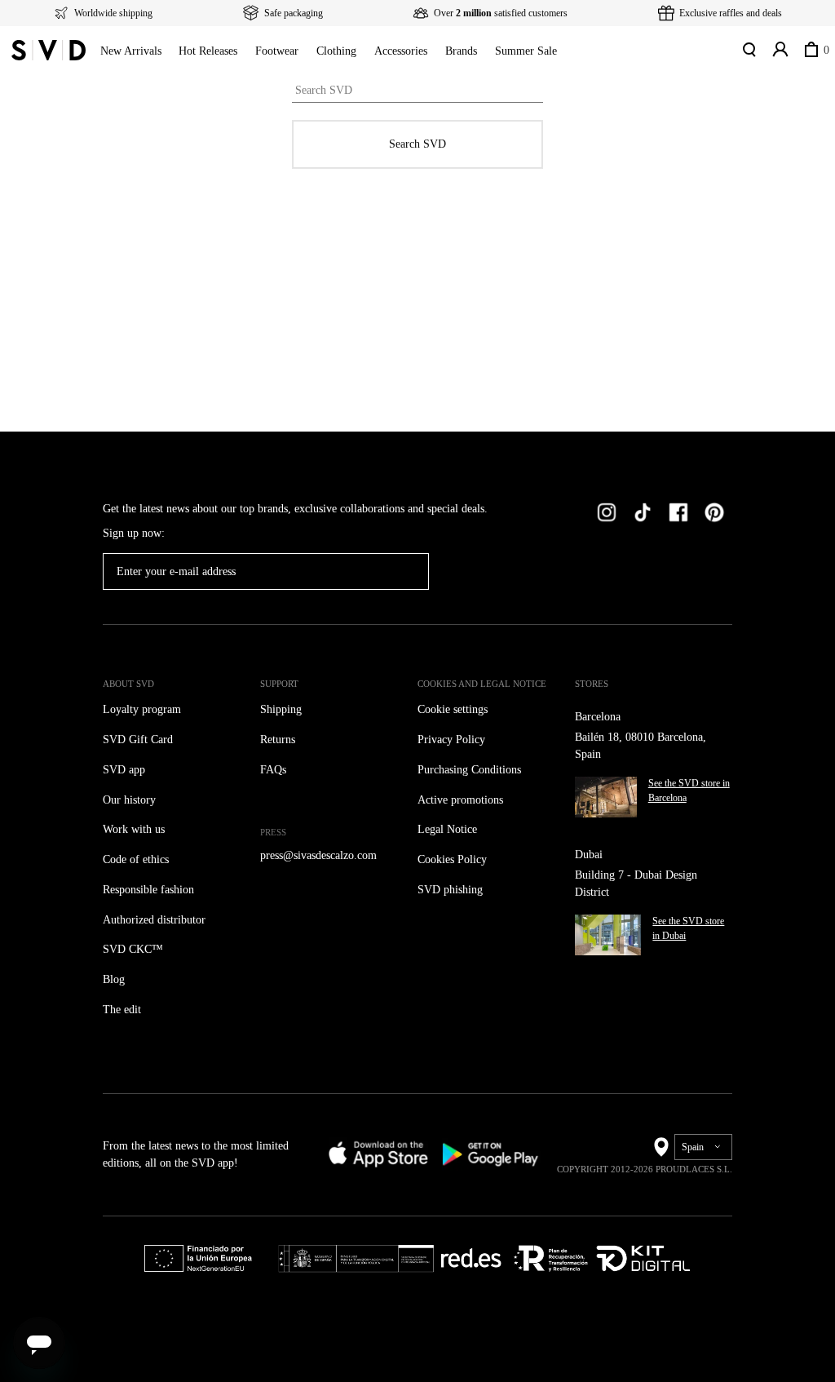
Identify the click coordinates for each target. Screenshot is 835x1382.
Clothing (358, 51)
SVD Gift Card (140, 739)
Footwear (294, 51)
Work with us (136, 829)
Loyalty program (146, 709)
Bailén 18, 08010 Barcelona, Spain (647, 745)
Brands (497, 51)
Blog (115, 979)
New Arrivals (132, 51)
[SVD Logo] (48, 50)
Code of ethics (141, 859)
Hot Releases (217, 51)
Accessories (430, 51)
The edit (124, 1010)
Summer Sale (569, 51)
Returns (281, 739)
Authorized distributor (161, 920)
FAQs (273, 770)
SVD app (126, 770)
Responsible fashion (157, 890)
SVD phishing (453, 890)
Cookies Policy (456, 859)
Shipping (284, 709)
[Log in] (779, 50)
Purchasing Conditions (478, 770)
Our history (132, 800)
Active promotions (466, 800)
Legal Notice (451, 829)
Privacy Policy (455, 739)
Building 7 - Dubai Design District (642, 883)
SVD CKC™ (132, 949)
